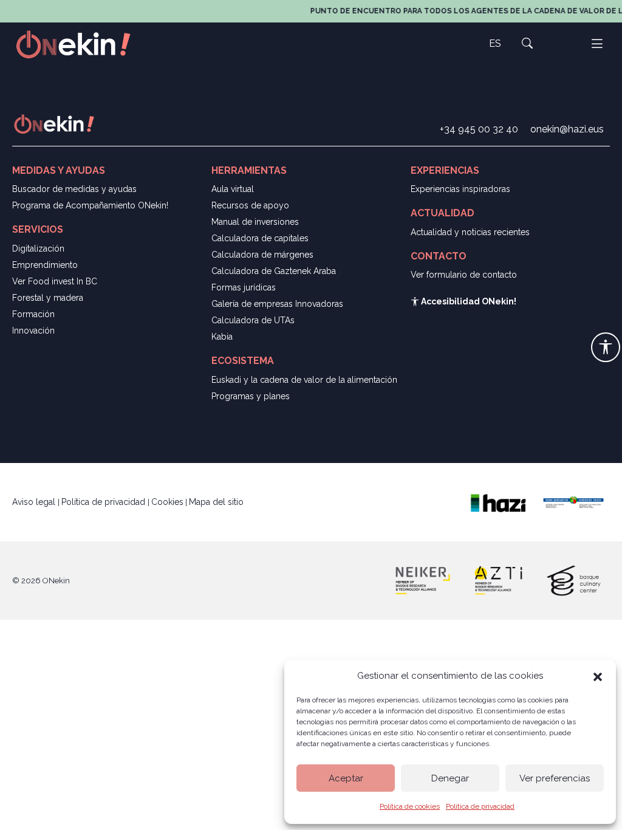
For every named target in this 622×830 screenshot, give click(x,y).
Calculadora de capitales (260, 238)
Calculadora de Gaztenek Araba (273, 271)
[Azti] (498, 580)
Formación (33, 314)
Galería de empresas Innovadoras (277, 304)
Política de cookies (410, 806)
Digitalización (38, 248)
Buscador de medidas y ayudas (74, 189)
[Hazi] (498, 501)
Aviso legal (35, 502)
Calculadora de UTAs (253, 320)
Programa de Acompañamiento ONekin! (90, 205)
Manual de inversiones (255, 222)
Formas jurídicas (243, 287)
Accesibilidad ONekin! (467, 301)
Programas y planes (250, 396)
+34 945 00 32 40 (479, 129)
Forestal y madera (47, 298)
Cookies (167, 502)
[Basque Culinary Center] (573, 580)
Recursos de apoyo (250, 205)
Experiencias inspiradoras (460, 189)
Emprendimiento (45, 265)
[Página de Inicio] (80, 43)
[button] (598, 676)
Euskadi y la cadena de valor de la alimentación (304, 380)
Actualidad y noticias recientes (470, 232)
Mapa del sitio (216, 502)
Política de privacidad (480, 806)
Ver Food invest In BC (54, 281)
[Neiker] (422, 580)
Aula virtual (232, 189)
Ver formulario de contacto (464, 275)
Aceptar (346, 778)
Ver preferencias (554, 778)
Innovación (33, 330)
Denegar (450, 778)
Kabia (222, 336)
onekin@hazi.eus (567, 129)
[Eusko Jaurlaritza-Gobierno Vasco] (573, 501)
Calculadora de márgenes (262, 254)
